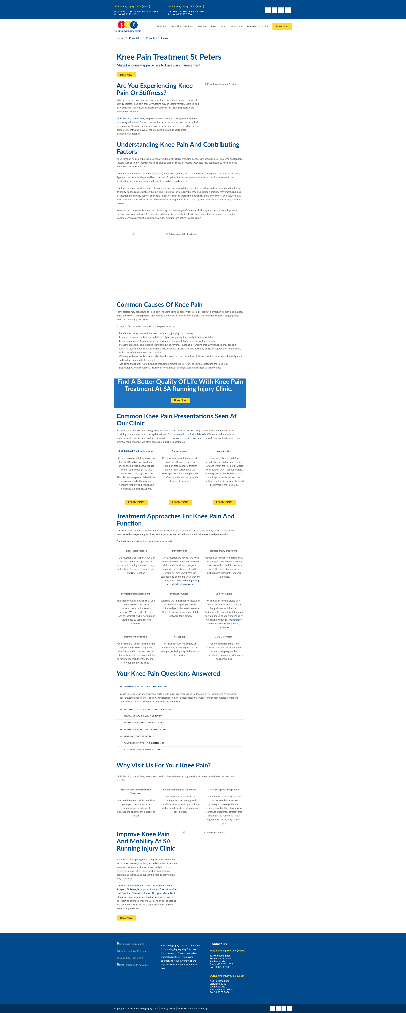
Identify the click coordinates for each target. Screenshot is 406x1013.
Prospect (121, 889)
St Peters (131, 889)
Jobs (222, 26)
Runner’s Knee (179, 451)
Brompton (142, 889)
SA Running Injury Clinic (132, 118)
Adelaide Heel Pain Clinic (130, 958)
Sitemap (203, 1008)
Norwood (154, 889)
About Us (161, 26)
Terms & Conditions (187, 1008)
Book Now (282, 26)
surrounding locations (153, 897)
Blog (213, 26)
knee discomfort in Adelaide (191, 434)
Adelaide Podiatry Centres (131, 951)
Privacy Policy (168, 1008)
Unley (169, 886)
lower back (225, 569)
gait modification (233, 620)
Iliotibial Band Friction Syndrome (135, 451)
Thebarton (165, 889)
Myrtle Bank (169, 893)
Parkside (126, 893)
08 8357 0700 (184, 14)
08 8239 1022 (130, 14)
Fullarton (146, 893)
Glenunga (121, 897)
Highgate (156, 893)
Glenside (136, 893)
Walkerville (158, 886)
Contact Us (236, 26)
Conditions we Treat (181, 26)
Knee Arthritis (223, 451)
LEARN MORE (136, 502)
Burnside (132, 897)
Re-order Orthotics (257, 26)
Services (202, 26)
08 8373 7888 (222, 967)
